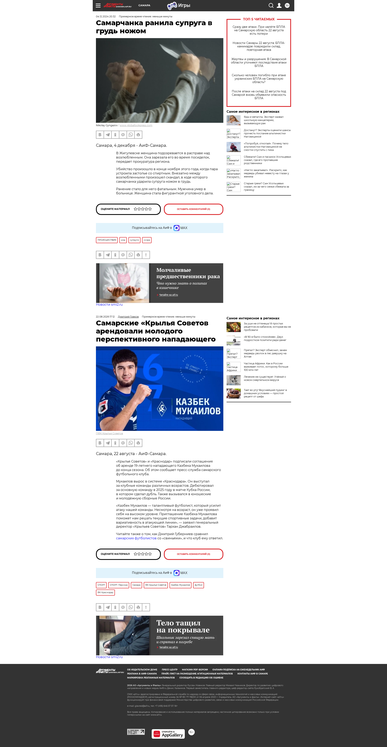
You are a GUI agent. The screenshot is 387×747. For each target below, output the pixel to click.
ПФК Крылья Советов (109, 433)
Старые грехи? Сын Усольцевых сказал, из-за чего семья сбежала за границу (266, 186)
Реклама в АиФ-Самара (142, 673)
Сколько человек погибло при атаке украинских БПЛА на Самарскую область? (259, 79)
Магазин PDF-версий (195, 669)
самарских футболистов (136, 538)
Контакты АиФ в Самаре (252, 673)
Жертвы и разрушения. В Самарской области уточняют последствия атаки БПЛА (259, 62)
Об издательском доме (142, 669)
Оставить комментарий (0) (193, 209)
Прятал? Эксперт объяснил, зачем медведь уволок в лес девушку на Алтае (265, 353)
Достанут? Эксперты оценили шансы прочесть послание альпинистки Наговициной (267, 133)
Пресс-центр (169, 669)
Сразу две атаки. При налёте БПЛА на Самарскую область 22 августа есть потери (259, 30)
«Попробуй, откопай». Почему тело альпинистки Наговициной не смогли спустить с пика (266, 146)
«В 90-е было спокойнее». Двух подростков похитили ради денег (265, 338)
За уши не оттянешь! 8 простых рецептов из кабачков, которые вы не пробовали (267, 326)
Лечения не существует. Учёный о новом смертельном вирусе (265, 378)
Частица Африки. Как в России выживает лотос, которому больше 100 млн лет (266, 366)
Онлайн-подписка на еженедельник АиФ (238, 669)
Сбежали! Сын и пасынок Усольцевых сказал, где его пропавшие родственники (267, 160)
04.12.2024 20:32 (106, 16)
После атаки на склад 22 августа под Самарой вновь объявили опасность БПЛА (259, 95)
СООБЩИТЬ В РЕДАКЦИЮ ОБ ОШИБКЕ (201, 677)
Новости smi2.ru (109, 304)
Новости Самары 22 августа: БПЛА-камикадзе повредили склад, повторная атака (259, 46)
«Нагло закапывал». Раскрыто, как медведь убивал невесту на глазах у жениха (266, 173)
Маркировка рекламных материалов (151, 677)
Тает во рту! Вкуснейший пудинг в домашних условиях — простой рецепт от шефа (265, 393)
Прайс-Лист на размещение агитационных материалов (197, 673)
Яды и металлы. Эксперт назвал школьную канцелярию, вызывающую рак (264, 120)
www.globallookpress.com (136, 125)
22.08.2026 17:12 (105, 316)
